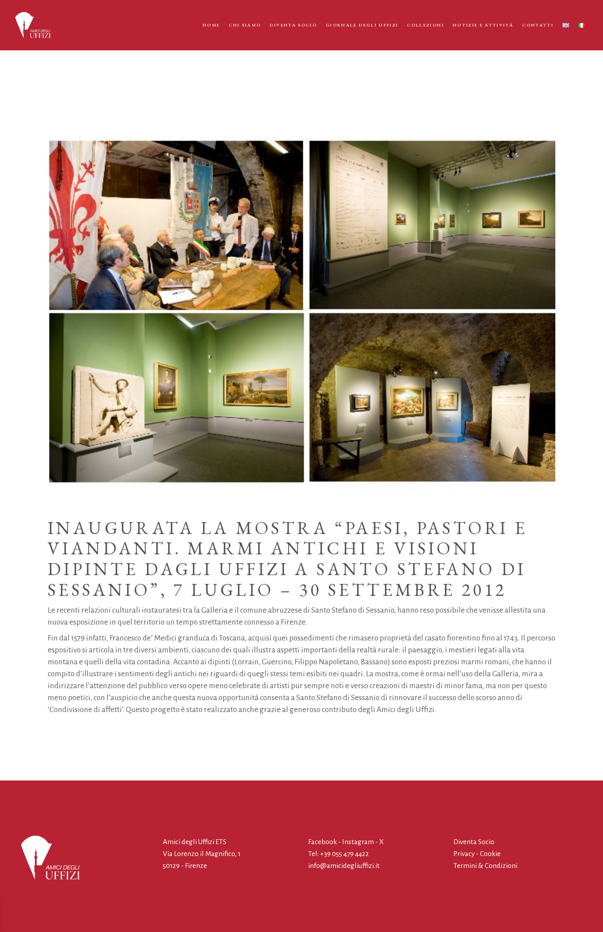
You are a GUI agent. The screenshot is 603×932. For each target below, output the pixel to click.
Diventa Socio (473, 841)
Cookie (490, 853)
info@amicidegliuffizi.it (344, 865)
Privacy (464, 853)
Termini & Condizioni (485, 865)
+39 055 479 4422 (344, 853)
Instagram (358, 841)
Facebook (323, 841)
